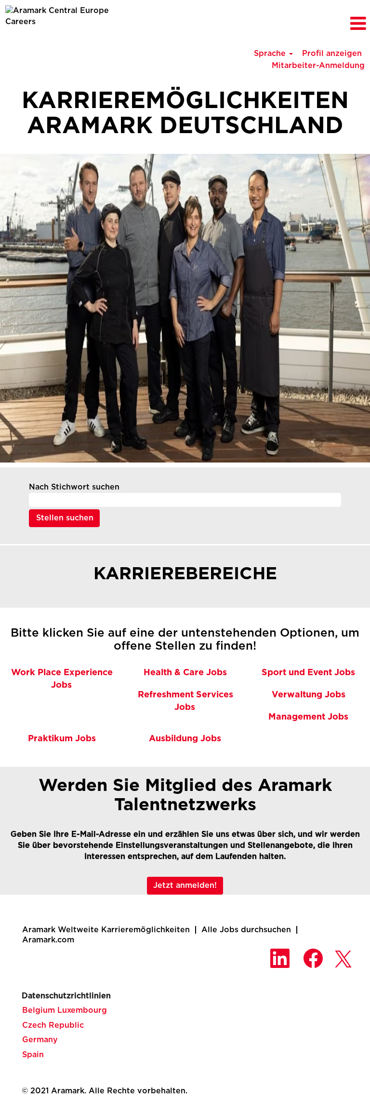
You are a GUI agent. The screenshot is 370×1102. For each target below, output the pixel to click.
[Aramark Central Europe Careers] (62, 16)
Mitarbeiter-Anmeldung (318, 65)
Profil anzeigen (332, 53)
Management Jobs (308, 717)
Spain (33, 1055)
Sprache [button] (271, 53)
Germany (40, 1040)
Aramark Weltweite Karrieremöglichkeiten (106, 930)
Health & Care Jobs (185, 672)
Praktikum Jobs (62, 739)
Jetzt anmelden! (185, 885)
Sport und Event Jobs (308, 672)
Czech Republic (53, 1025)
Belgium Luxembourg (64, 1010)
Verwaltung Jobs (308, 695)
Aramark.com (48, 940)
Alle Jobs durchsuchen (246, 930)
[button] (308, 24)
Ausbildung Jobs (185, 739)
